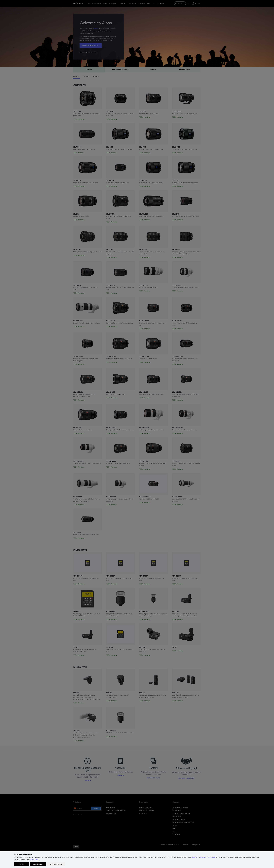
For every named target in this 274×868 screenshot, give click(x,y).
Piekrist (21, 864)
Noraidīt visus (37, 864)
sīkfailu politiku (34, 860)
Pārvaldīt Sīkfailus (56, 864)
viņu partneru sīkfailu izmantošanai (203, 857)
